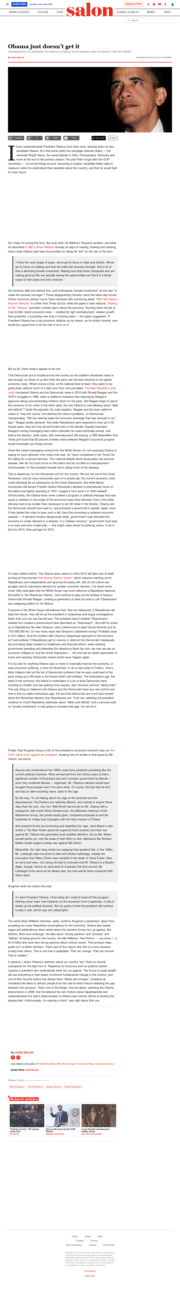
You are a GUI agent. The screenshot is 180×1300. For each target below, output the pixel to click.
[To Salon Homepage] (90, 10)
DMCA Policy (90, 1276)
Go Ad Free (109, 1245)
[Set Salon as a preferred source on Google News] (99, 138)
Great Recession (72, 1087)
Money (151, 12)
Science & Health (128, 12)
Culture (43, 12)
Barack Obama (53, 1087)
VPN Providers (90, 1271)
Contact (80, 1241)
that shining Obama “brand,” (55, 578)
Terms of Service (74, 1245)
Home (75, 1237)
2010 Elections (16, 1087)
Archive (92, 1245)
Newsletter (133, 4)
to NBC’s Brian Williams (39, 247)
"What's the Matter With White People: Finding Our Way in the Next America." (76, 1064)
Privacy (94, 1241)
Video (167, 12)
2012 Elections (35, 1087)
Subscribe (19, 4)
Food (60, 12)
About (88, 1237)
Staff (99, 1237)
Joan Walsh (17, 58)
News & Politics (19, 12)
